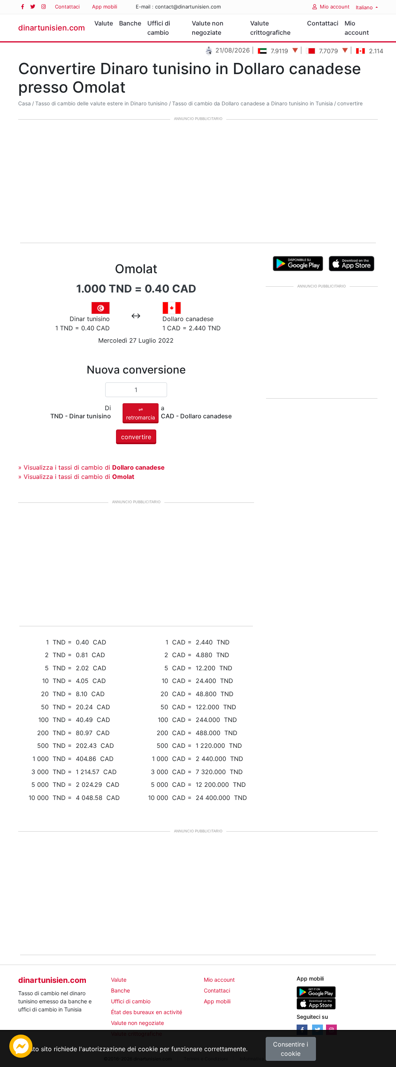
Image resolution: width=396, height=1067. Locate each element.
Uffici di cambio (158, 27)
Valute (103, 23)
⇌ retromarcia (140, 413)
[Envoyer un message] (20, 1045)
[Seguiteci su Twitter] (32, 6)
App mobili (104, 6)
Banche (130, 23)
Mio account (335, 6)
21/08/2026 (223, 50)
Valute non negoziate (208, 27)
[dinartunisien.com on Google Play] (316, 991)
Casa (24, 103)
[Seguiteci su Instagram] (43, 6)
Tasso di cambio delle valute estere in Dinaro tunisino (101, 103)
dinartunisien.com (51, 27)
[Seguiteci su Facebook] (22, 6)
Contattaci (67, 6)
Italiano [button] (365, 7)
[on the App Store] (352, 263)
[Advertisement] (198, 182)
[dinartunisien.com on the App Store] (316, 1003)
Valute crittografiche (270, 27)
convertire (350, 103)
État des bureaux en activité (146, 1012)
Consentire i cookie (290, 1048)
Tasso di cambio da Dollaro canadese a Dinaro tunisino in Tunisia (252, 103)
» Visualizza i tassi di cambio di (91, 467)
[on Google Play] (298, 263)
